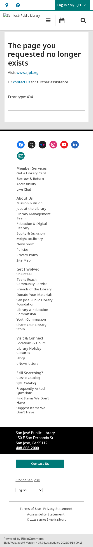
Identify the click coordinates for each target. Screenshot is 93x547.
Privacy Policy (27, 255)
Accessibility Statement (46, 514)
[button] (6, 5)
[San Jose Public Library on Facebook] (21, 144)
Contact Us (40, 463)
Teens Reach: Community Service (31, 281)
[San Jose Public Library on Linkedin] (75, 144)
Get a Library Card (31, 173)
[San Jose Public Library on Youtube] (64, 144)
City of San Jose (28, 480)
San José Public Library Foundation (34, 302)
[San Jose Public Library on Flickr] (42, 144)
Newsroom (25, 244)
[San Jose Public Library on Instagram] (53, 144)
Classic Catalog (28, 377)
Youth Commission (31, 319)
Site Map (23, 260)
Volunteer (24, 274)
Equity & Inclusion (30, 233)
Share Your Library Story (31, 326)
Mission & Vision (29, 203)
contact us (21, 82)
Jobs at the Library (31, 208)
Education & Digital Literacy (31, 225)
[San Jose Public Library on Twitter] (31, 144)
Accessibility (26, 184)
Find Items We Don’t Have (32, 400)
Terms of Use (30, 508)
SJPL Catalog (26, 383)
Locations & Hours (31, 343)
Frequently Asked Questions (30, 390)
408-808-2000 (27, 447)
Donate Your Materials (34, 294)
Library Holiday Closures (28, 350)
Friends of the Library (34, 289)
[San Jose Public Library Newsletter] (21, 156)
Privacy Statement (57, 508)
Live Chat (23, 189)
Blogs (20, 358)
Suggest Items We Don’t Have (30, 410)
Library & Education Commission (32, 311)
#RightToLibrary (29, 238)
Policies (22, 249)
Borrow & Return (30, 178)
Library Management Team (33, 216)
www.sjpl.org (27, 72)
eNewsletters (27, 363)
